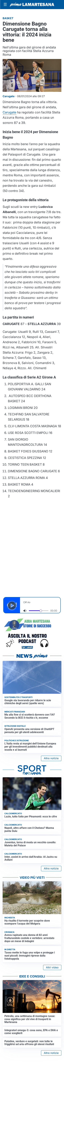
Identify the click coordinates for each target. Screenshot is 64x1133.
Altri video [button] (52, 967)
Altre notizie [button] (51, 758)
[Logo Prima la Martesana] (32, 4)
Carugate (9, 112)
